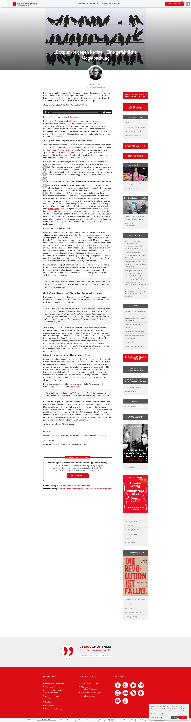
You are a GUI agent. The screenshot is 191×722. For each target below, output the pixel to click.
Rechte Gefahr (75, 435)
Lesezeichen (129, 525)
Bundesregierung (62, 435)
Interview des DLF (102, 245)
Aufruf (127, 123)
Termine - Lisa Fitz (131, 188)
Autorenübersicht (135, 417)
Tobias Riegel (100, 87)
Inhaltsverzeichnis (131, 521)
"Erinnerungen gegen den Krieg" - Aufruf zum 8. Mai (135, 95)
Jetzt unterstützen (176, 3)
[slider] (108, 112)
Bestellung (128, 538)
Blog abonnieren (135, 156)
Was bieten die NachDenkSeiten (135, 107)
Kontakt (48, 702)
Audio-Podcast (48, 435)
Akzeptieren (182, 717)
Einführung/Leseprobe (132, 530)
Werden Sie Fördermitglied (91, 693)
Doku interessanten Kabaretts (134, 331)
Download (74, 117)
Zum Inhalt (128, 604)
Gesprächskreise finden (100, 655)
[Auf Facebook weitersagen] (44, 188)
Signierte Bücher (130, 543)
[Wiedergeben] (46, 112)
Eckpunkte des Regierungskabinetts (69, 121)
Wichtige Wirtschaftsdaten (133, 347)
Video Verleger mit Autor (133, 612)
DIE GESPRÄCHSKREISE (96, 646)
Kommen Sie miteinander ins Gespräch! (95, 650)
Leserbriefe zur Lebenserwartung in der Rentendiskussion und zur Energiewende (85, 489)
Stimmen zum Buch (131, 534)
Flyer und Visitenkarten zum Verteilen (135, 358)
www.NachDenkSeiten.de (46, 720)
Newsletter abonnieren (135, 146)
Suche (188, 4)
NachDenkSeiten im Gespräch (135, 198)
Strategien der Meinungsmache (94, 435)
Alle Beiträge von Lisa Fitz (133, 184)
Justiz (55, 444)
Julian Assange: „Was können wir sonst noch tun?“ (73, 486)
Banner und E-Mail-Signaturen (52, 697)
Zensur (85, 444)
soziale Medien (76, 444)
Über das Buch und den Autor (135, 600)
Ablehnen (174, 717)
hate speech (47, 444)
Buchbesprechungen (131, 617)
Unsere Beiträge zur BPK (133, 387)
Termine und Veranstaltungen (135, 127)
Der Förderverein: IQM (89, 683)
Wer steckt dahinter (52, 687)
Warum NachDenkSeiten (54, 683)
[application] (77, 112)
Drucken (44, 173)
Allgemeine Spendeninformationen (89, 688)
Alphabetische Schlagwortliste (135, 370)
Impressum (49, 705)
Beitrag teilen (44, 167)
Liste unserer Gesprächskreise (135, 131)
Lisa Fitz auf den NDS (135, 165)
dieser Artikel (53, 208)
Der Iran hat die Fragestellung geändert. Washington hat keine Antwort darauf (135, 264)
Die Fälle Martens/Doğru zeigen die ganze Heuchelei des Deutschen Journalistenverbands (135, 282)
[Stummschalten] (104, 112)
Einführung (128, 608)
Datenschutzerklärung (53, 709)
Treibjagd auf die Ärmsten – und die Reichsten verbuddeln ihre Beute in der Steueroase (135, 273)
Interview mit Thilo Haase (133, 136)
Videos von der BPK (131, 391)
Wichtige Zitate (129, 342)
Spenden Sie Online (88, 696)
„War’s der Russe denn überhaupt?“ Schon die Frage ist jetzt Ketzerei (135, 255)
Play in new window (59, 117)
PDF (44, 180)
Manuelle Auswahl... (157, 717)
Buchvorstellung (130, 467)
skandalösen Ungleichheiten (58, 150)
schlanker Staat (64, 444)
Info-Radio (74, 386)
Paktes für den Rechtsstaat (85, 211)
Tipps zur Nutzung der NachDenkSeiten (53, 691)
